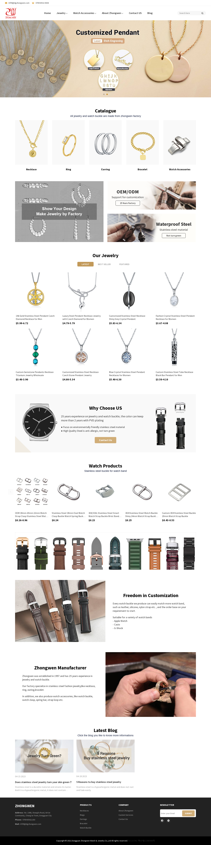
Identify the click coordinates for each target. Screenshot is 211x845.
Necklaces (84, 810)
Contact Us (105, 440)
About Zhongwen (112, 13)
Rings (82, 815)
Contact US (135, 13)
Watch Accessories (84, 13)
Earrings (83, 819)
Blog (150, 13)
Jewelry (61, 13)
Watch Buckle (85, 827)
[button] (104, 94)
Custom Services (126, 815)
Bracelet (83, 823)
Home (47, 13)
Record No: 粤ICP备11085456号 (141, 840)
